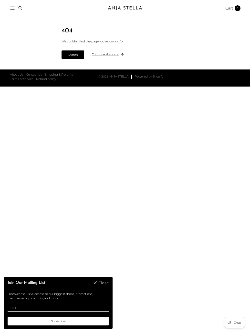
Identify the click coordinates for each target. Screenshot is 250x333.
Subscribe (58, 321)
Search (73, 55)
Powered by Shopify (149, 76)
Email (12, 308)
